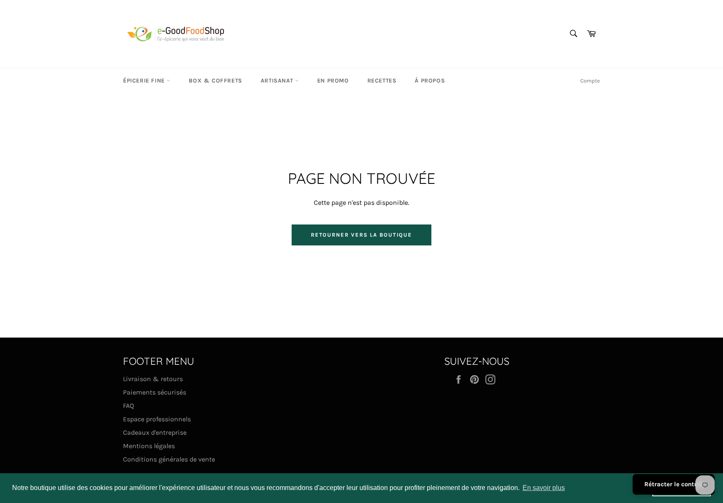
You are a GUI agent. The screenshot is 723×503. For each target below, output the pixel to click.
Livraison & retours (153, 379)
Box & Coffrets (215, 80)
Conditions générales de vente (169, 459)
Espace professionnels (157, 419)
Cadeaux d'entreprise (155, 432)
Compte (590, 80)
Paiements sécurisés (154, 392)
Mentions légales (149, 446)
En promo (333, 80)
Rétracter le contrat (673, 484)
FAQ (128, 406)
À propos (430, 80)
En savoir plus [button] (544, 487)
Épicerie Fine (145, 80)
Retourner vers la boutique (362, 235)
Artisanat (278, 80)
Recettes (382, 80)
